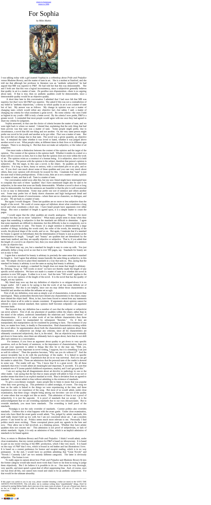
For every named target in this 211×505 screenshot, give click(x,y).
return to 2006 (43, 4)
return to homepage (43, 2)
